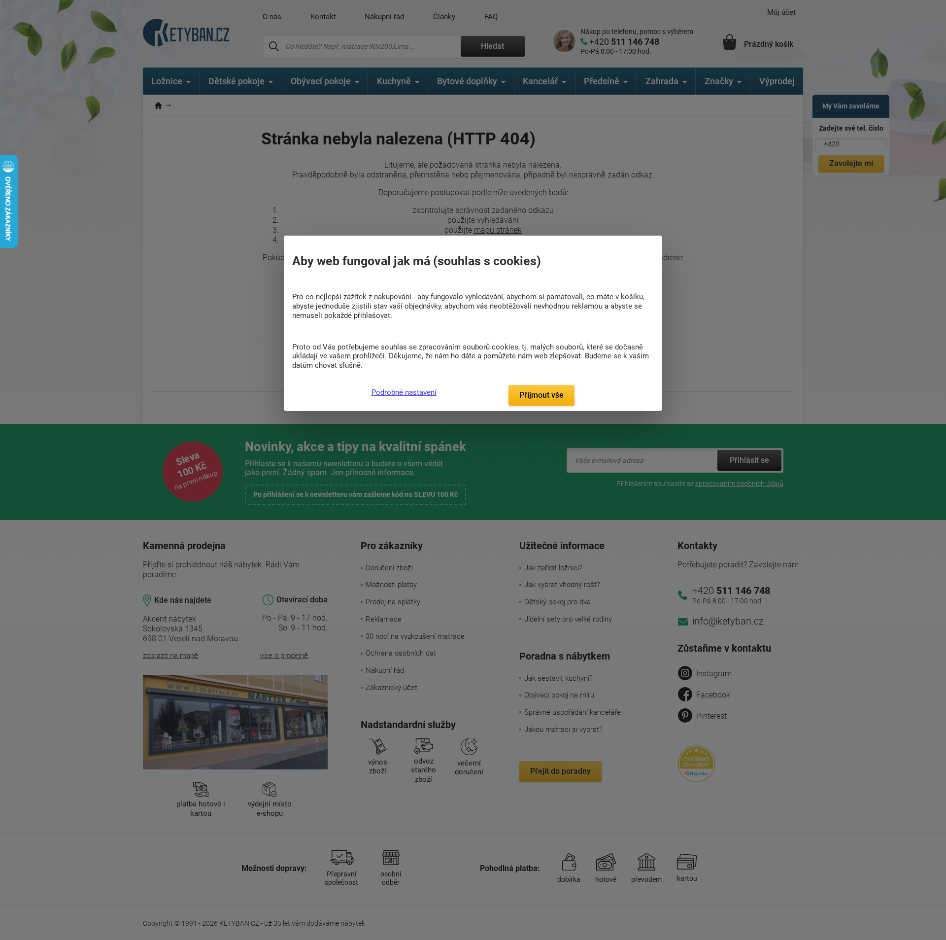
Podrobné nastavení (404, 392)
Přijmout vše (541, 395)
